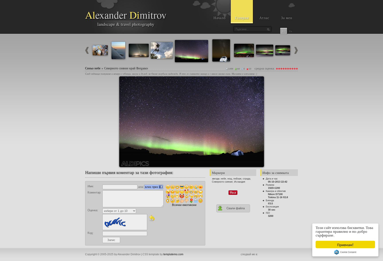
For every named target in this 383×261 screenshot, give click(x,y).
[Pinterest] (276, 254)
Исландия (239, 181)
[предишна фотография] (87, 53)
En (290, 31)
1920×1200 (274, 188)
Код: (91, 233)
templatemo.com (173, 254)
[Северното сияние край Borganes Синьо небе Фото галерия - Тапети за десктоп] (191, 121)
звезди (215, 178)
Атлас (264, 17)
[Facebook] (261, 254)
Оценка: (93, 210)
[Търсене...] (268, 29)
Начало (219, 17)
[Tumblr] (280, 254)
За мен (286, 17)
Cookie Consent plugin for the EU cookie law (345, 252)
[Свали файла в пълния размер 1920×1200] (259, 82)
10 (297, 68)
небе (223, 178)
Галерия (242, 17)
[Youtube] (271, 254)
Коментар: (94, 192)
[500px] (290, 254)
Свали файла (236, 208)
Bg (283, 31)
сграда (246, 178)
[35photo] (295, 254)
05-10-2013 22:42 (277, 181)
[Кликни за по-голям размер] (124, 82)
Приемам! (345, 244)
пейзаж (237, 178)
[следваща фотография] (296, 53)
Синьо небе (92, 68)
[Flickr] (285, 254)
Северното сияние (222, 181)
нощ (229, 178)
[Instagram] (266, 254)
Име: (91, 186)
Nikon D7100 (275, 194)
